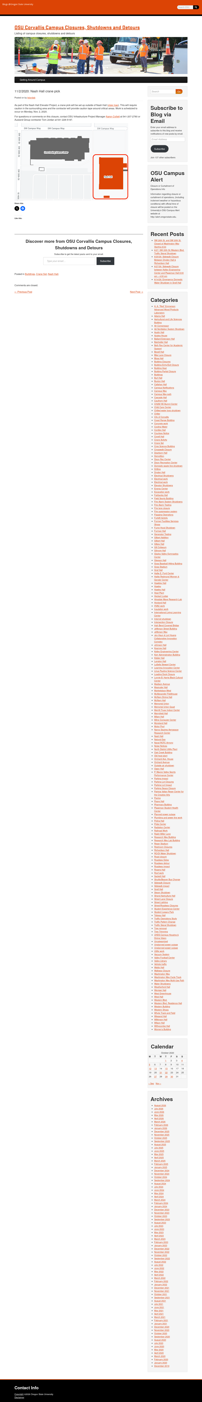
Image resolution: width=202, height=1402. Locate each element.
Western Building (162, 1006)
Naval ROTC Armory (163, 742)
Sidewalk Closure (162, 882)
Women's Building (162, 1029)
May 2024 (159, 1193)
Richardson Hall (161, 850)
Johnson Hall (160, 644)
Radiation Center (162, 827)
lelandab (31, 97)
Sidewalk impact (161, 885)
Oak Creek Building (163, 752)
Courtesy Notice (161, 433)
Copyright (19, 1394)
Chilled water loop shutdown (167, 410)
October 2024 (160, 1176)
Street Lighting (161, 902)
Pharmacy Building (163, 804)
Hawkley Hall (160, 583)
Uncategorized (161, 941)
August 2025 (160, 1144)
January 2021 (160, 1323)
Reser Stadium (161, 843)
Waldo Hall (159, 967)
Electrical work (161, 478)
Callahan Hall (160, 384)
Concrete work (161, 423)
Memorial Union (161, 703)
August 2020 (160, 1339)
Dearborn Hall (160, 452)
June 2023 (159, 1229)
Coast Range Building (164, 420)
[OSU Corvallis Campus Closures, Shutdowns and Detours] (101, 55)
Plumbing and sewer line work (168, 817)
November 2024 (161, 1173)
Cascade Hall (160, 397)
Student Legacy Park (164, 911)
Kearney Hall (160, 648)
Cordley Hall (160, 429)
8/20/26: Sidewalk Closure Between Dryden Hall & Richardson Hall (166, 260)
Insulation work (161, 609)
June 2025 (159, 1150)
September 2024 (162, 1180)
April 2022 (159, 1274)
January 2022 (160, 1284)
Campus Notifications (164, 387)
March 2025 (159, 1160)
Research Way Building (165, 837)
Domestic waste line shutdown (168, 465)
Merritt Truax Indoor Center (167, 710)
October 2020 (160, 1333)
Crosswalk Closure (163, 449)
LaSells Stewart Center (165, 664)
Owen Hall (159, 768)
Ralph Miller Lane (162, 833)
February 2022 (161, 1281)
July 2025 (158, 1147)
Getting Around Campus (32, 79)
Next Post (136, 291)
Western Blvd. (160, 999)
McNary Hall (160, 700)
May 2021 (159, 1310)
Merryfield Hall (161, 713)
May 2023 (159, 1232)
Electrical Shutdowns (164, 475)
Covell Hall (159, 436)
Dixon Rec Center (162, 459)
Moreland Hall (160, 723)
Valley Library (160, 960)
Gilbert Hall (159, 540)
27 (155, 1076)
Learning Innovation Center (167, 667)
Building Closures (162, 361)
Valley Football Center (164, 957)
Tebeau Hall (159, 915)
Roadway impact (162, 866)
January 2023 (160, 1245)
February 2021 (161, 1320)
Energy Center (161, 488)
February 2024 (161, 1203)
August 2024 (160, 1183)
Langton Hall (160, 661)
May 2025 (159, 1154)
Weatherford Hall (162, 986)
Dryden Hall (159, 472)
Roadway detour (162, 863)
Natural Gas (159, 739)
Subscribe (105, 261)
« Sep (151, 1083)
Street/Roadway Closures (166, 905)
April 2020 (159, 1352)
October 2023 (160, 1216)
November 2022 (161, 1251)
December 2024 (161, 1170)
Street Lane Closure (163, 898)
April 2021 (159, 1313)
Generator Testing (162, 534)
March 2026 (159, 1121)
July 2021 (158, 1304)
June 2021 (159, 1307)
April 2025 (159, 1157)
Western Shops (161, 1009)
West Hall (158, 996)
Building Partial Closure (165, 371)
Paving (157, 797)
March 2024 (159, 1199)
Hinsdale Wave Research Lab (168, 599)
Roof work (159, 872)
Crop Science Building (164, 446)
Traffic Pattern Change (164, 921)
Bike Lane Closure (162, 355)
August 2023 (160, 1222)
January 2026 (160, 1128)
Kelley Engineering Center (166, 651)
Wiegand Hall (160, 1016)
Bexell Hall (159, 351)
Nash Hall (53, 274)
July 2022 (158, 1264)
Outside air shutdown (164, 765)
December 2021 (161, 1287)
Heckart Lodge (161, 596)
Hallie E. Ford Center (164, 573)
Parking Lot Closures (164, 781)
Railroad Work (161, 830)
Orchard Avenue (162, 762)
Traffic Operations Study (165, 918)
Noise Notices (160, 745)
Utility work (159, 951)
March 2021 (159, 1317)
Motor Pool (159, 726)
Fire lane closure (162, 508)
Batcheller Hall (161, 342)
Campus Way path (162, 394)
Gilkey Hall (159, 543)
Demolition (159, 456)
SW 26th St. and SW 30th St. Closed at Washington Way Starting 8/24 (167, 243)
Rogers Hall (159, 869)
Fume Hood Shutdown (164, 527)
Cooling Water (160, 426)
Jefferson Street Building (165, 628)
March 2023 (159, 1238)
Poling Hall (159, 820)
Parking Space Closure (165, 788)
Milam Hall (159, 716)
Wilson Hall (159, 1022)
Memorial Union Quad (164, 706)
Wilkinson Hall (160, 1019)
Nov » (158, 1083)
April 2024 (159, 1196)
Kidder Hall (159, 657)
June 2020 (159, 1346)
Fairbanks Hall (161, 495)
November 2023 (161, 1212)
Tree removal (160, 928)
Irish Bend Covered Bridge (166, 625)
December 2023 (161, 1209)
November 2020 (161, 1330)
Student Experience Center (167, 908)
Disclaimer (19, 1397)
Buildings (30, 274)
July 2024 (158, 1186)
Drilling (157, 469)
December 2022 (161, 1248)
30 (172, 1076)
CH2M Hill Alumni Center (165, 403)
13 (155, 1068)
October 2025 (160, 1137)
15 (166, 1068)
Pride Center (160, 824)
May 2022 (159, 1271)
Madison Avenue (162, 683)
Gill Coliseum (160, 547)
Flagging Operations (163, 514)
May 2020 (159, 1349)
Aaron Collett (113, 116)
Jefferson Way (160, 631)
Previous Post (23, 291)
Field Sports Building (163, 498)
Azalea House (160, 335)
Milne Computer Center (165, 719)
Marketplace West (162, 690)
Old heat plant (160, 755)
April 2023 (159, 1235)
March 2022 (159, 1277)
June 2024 (159, 1190)
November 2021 (161, 1290)
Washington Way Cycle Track (167, 977)
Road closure (160, 856)
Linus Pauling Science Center (168, 670)
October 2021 (160, 1294)
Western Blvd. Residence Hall (168, 1003)
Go (179, 91)
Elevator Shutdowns (163, 485)
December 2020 (161, 1326)
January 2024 (160, 1206)
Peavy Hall (159, 801)
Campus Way (160, 390)
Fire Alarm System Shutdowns (168, 501)
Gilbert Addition (161, 537)
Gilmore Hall (160, 550)
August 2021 (160, 1300)
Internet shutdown (162, 618)
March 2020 (159, 1356)
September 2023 (162, 1219)
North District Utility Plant (165, 749)
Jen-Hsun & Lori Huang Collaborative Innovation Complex (165, 638)
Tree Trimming (161, 931)
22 (166, 1072)
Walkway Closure (162, 970)
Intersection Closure (163, 622)
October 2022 (160, 1255)
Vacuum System (161, 954)
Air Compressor (161, 325)
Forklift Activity (161, 517)
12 (150, 1068)
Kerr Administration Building (167, 654)
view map (113, 105)
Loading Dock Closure (164, 674)
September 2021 (162, 1297)
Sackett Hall (159, 876)
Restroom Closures (163, 846)
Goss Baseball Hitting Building (168, 563)
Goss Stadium (160, 566)
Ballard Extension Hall (164, 338)
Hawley (157, 586)
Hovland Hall (160, 602)
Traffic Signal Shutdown (165, 925)
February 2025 (161, 1163)
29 (166, 1076)
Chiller (157, 413)
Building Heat (160, 368)
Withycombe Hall (162, 1025)
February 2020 (161, 1359)
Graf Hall (158, 569)
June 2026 (159, 1111)
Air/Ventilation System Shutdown (169, 328)
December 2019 (161, 1365)
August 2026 (160, 1105)
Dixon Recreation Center (165, 462)
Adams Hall (159, 315)
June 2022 (159, 1268)
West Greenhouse (162, 993)
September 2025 (162, 1141)
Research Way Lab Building (167, 840)
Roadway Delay (161, 859)
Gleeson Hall (160, 560)
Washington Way (162, 973)
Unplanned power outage (166, 944)
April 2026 (159, 1118)
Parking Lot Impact (163, 784)
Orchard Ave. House (163, 758)
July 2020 (158, 1343)
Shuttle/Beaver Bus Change (167, 879)
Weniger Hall (160, 990)
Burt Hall (158, 377)
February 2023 (161, 1242)
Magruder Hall (161, 687)
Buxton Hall (159, 381)
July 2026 (158, 1108)
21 (161, 1072)
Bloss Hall (158, 358)
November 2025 (161, 1134)
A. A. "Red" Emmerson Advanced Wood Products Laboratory (166, 309)
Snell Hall (158, 889)
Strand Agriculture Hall (164, 895)
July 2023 (158, 1225)
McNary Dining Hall (163, 697)
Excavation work (161, 491)
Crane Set (41, 274)
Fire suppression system (165, 511)
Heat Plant (159, 592)
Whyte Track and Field (164, 1012)
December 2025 (161, 1131)
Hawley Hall (159, 589)
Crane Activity (160, 439)
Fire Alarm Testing (162, 504)
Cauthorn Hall (160, 400)
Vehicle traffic (160, 964)
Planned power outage (164, 814)
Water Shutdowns (162, 983)
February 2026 (161, 1124)
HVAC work (159, 605)
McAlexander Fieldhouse (165, 693)
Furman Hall (160, 530)
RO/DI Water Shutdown (165, 853)
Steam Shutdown (162, 892)
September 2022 (162, 1258)
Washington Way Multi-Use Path (169, 980)
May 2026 (159, 1115)
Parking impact (161, 778)
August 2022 (160, 1261)
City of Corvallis (161, 416)
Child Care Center (162, 407)
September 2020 (162, 1336)
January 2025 (160, 1167)
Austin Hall (159, 332)
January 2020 (160, 1362)
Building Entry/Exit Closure (166, 364)
